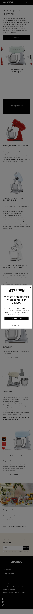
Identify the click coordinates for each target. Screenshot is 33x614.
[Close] (30, 287)
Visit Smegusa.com (16, 318)
